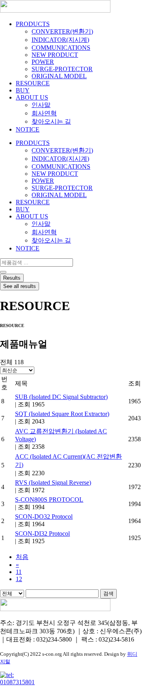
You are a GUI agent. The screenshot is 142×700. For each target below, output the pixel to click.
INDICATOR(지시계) (60, 39)
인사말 (41, 105)
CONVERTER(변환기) (62, 31)
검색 (108, 594)
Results (12, 278)
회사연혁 (44, 113)
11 (19, 571)
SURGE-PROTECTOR (62, 69)
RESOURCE (33, 83)
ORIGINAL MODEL (59, 76)
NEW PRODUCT (55, 54)
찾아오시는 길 (51, 121)
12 (19, 579)
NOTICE (27, 129)
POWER (43, 61)
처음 (22, 556)
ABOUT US (32, 97)
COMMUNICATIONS (61, 47)
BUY (23, 90)
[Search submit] (3, 272)
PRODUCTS (33, 24)
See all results (19, 286)
